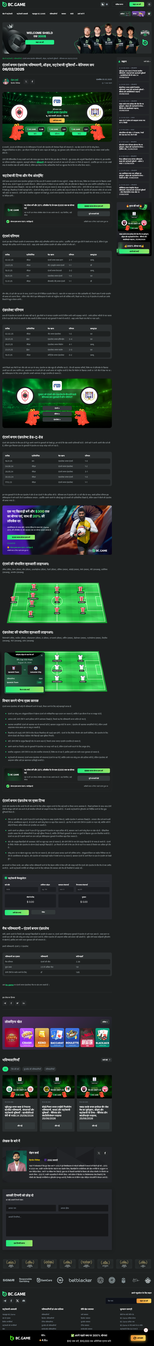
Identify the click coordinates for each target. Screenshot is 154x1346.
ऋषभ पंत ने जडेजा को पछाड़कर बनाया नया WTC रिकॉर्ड (132, 121)
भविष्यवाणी (40, 162)
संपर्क (71, 14)
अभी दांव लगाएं (57, 120)
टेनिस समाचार (85, 1325)
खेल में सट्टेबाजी (7, 14)
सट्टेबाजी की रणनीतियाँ (9, 1325)
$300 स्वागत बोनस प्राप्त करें (94, 206)
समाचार (63, 14)
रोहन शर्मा (14, 80)
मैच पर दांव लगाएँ (24, 689)
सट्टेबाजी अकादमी (22, 14)
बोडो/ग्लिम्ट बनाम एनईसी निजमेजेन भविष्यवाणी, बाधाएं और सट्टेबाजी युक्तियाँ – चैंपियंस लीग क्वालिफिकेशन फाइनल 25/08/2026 (132, 90)
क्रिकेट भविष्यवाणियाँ (48, 1318)
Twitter (26, 81)
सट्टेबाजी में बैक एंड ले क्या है (129, 1329)
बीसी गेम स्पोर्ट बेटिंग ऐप (127, 1314)
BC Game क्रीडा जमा (127, 1322)
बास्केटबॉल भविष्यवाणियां (49, 1329)
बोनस (134, 14)
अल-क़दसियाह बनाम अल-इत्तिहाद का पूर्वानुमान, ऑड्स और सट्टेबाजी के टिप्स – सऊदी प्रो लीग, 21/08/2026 (131, 175)
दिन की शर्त (15, 1069)
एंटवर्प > (57, 408)
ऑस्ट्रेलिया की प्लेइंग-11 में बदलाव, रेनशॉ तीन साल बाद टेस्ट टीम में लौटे (131, 134)
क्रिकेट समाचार (85, 1318)
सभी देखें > (147, 61)
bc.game (10, 985)
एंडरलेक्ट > (57, 419)
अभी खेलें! (140, 1338)
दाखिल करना (119, 4)
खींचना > (57, 414)
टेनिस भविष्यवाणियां (47, 1322)
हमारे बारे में (81, 14)
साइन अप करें (137, 4)
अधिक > (105, 1022)
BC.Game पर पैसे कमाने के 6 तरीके (131, 1325)
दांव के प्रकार (6, 1318)
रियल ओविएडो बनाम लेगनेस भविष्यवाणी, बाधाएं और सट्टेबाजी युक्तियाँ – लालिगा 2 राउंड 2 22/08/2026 (131, 161)
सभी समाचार (84, 1314)
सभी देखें (105, 1060)
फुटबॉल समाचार (85, 1322)
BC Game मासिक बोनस (127, 1318)
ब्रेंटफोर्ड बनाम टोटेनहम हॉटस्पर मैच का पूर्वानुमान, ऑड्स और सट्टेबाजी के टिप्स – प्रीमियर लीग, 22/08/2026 (131, 147)
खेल (3, 1329)
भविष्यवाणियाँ (53, 14)
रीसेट (43, 912)
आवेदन (122, 14)
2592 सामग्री (52, 1160)
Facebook (32, 81)
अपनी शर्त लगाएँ (134, 251)
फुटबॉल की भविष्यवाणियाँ (32, 1069)
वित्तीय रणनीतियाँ (7, 1322)
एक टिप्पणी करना (19, 1243)
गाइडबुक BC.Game (38, 14)
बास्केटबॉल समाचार (86, 1329)
